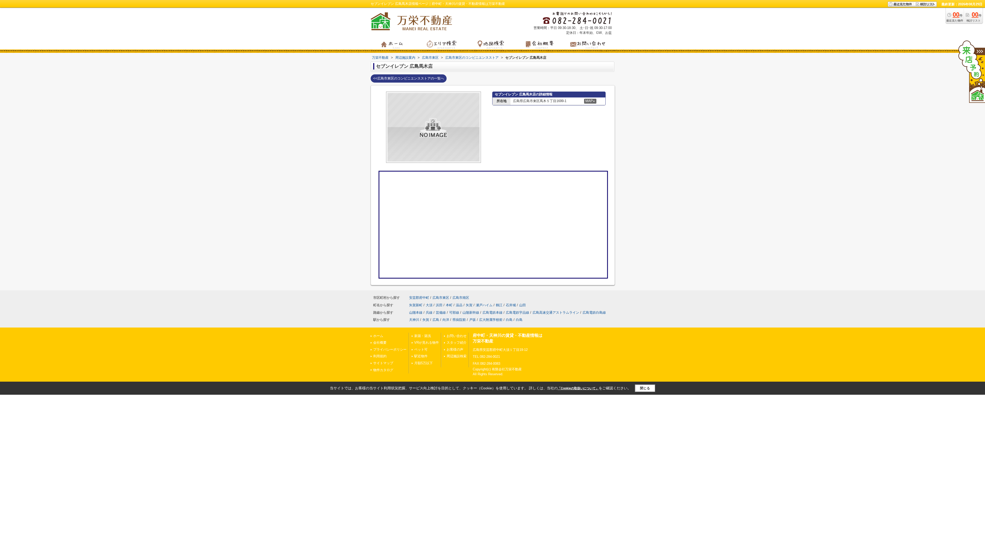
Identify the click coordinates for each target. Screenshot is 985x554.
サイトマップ (383, 363)
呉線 (429, 312)
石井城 (511, 305)
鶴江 (499, 305)
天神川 (414, 320)
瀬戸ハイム (484, 305)
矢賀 (469, 305)
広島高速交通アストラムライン (556, 312)
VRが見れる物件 (426, 342)
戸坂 (472, 320)
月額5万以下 (423, 363)
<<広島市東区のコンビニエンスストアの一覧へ (408, 78)
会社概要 (380, 342)
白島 (509, 320)
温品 (459, 305)
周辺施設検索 (457, 356)
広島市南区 (460, 298)
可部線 (454, 312)
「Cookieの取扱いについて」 (578, 388)
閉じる (645, 388)
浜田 (439, 305)
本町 (449, 305)
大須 (429, 305)
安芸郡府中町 (419, 298)
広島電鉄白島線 (594, 312)
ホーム (378, 336)
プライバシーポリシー (390, 349)
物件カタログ (383, 370)
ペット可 (421, 349)
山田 (522, 305)
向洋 (445, 320)
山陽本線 (415, 312)
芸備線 (441, 312)
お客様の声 (455, 349)
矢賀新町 (415, 305)
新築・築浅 (422, 336)
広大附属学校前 (491, 320)
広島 (435, 320)
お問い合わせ (457, 336)
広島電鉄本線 (492, 312)
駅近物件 (421, 356)
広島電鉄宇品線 (517, 312)
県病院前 (459, 320)
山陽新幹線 (470, 312)
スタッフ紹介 (457, 342)
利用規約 (380, 356)
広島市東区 (440, 298)
